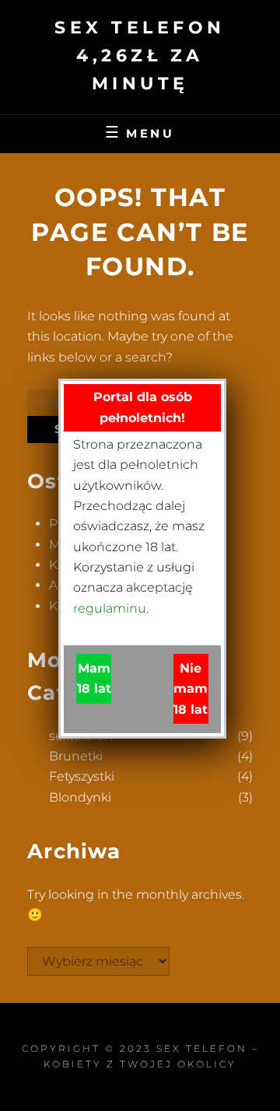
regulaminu (109, 608)
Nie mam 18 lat (190, 689)
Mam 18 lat (94, 678)
